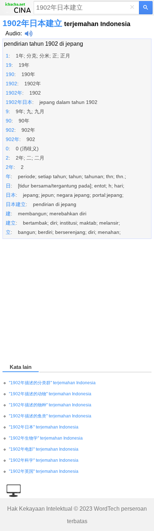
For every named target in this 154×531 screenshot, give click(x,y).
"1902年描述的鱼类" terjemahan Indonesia (50, 416)
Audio (12, 33)
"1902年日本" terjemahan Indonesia (43, 427)
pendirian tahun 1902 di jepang (43, 44)
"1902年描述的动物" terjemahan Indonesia (50, 393)
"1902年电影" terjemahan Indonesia (43, 449)
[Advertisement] (77, 302)
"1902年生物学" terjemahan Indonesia (46, 438)
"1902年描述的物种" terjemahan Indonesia (50, 404)
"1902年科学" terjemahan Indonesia (43, 460)
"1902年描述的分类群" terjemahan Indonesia (52, 382)
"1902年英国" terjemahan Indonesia (43, 471)
